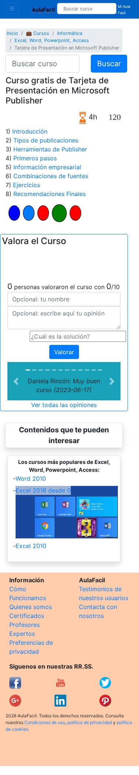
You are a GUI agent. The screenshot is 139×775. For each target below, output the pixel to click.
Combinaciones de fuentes (50, 176)
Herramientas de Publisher (50, 149)
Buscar (109, 63)
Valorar (64, 352)
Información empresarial (47, 167)
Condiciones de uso (44, 722)
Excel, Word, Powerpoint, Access (51, 40)
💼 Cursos (37, 33)
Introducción (29, 131)
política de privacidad (89, 722)
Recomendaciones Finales (49, 194)
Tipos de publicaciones (45, 140)
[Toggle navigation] (12, 8)
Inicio (12, 33)
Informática (69, 33)
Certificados (26, 615)
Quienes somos (30, 607)
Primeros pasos (35, 158)
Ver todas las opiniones (64, 405)
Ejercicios (26, 185)
